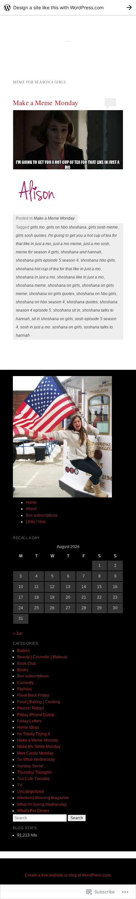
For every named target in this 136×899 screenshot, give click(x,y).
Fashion (24, 689)
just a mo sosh (96, 243)
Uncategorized (30, 791)
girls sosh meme (103, 227)
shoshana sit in (66, 310)
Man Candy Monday (35, 753)
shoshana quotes (82, 302)
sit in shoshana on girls (52, 319)
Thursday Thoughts (34, 772)
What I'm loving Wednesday (42, 804)
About (31, 508)
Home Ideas (28, 727)
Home (31, 502)
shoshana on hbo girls (96, 293)
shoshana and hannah (81, 252)
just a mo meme (67, 243)
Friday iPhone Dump (35, 714)
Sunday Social (30, 766)
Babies (23, 650)
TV (19, 785)
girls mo (37, 227)
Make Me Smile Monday (38, 746)
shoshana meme (31, 285)
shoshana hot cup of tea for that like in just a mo (58, 269)
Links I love (36, 521)
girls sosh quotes (31, 235)
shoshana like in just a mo (80, 277)
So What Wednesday (36, 759)
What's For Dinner (33, 810)
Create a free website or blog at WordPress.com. (68, 875)
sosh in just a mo (35, 327)
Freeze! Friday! (30, 708)
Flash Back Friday (33, 695)
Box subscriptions (41, 515)
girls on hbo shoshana (66, 227)
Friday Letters (29, 721)
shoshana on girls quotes (51, 293)
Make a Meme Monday (45, 102)
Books (22, 669)
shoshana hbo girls (98, 260)
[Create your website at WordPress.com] (68, 7)
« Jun (18, 633)
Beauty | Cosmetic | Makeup (42, 657)
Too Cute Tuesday (33, 778)
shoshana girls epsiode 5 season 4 (47, 260)
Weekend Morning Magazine (43, 797)
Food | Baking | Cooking (38, 702)
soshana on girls (67, 327)
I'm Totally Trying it (33, 734)
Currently (25, 682)
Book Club (26, 663)
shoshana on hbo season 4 (40, 302)
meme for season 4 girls (37, 252)
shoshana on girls (64, 285)
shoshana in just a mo (35, 277)
